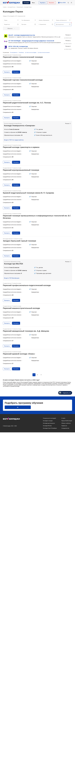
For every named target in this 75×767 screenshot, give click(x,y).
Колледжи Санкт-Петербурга (50, 428)
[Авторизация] (71, 2)
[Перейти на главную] (11, 2)
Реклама (67, 35)
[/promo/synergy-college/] (37, 132)
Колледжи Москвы (47, 425)
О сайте (63, 418)
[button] (43, 2)
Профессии (64, 425)
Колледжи (26, 2)
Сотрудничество (65, 428)
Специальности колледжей (49, 418)
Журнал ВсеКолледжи (66, 420)
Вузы (33, 2)
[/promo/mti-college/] (37, 270)
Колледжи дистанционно (49, 423)
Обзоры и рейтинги (66, 423)
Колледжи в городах (48, 420)
